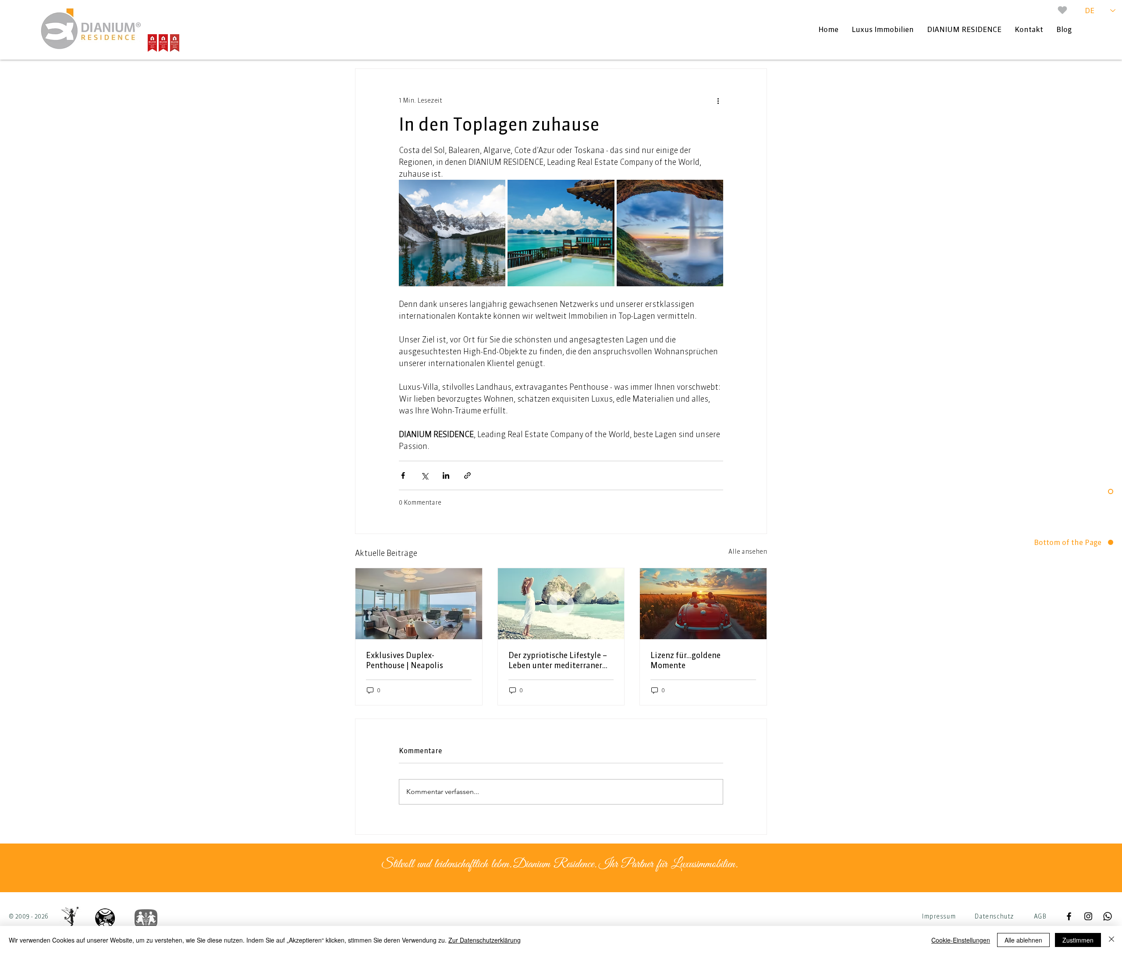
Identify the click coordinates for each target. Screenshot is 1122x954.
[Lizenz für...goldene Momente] (703, 603)
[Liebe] (1062, 10)
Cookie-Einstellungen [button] (960, 940)
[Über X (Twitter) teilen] (424, 475)
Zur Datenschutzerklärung (484, 940)
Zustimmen (1078, 940)
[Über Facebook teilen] (403, 475)
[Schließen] (1111, 940)
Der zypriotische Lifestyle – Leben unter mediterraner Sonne (557, 660)
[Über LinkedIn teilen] (446, 475)
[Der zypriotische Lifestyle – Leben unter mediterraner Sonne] (561, 603)
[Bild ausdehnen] (452, 233)
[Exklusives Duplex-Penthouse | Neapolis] (418, 603)
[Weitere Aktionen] (718, 100)
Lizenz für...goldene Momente (685, 660)
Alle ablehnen (1023, 940)
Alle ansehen (747, 551)
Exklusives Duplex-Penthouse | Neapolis (404, 660)
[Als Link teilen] (467, 475)
